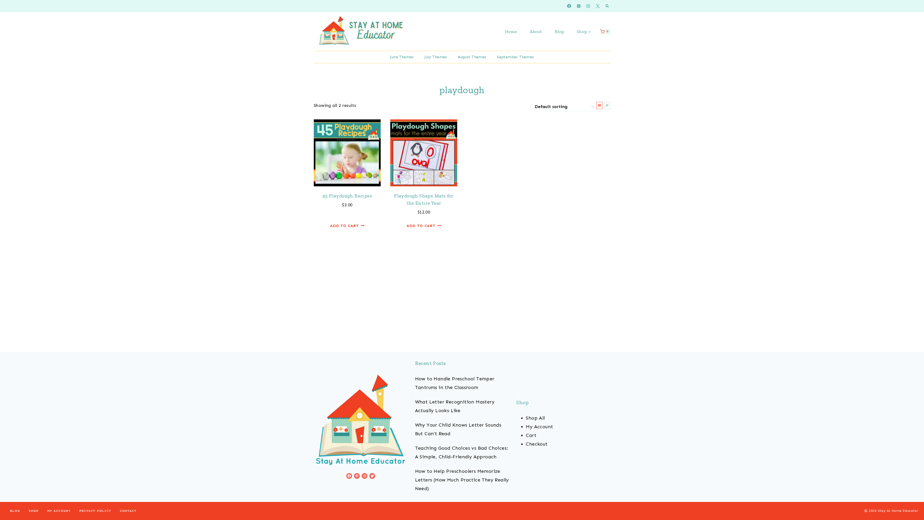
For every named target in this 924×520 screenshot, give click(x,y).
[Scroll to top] (912, 501)
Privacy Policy (95, 511)
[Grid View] (599, 105)
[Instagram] (588, 6)
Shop (34, 511)
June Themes (402, 57)
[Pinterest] (579, 6)
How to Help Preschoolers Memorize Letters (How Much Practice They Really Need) (462, 479)
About (536, 31)
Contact (128, 511)
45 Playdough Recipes (347, 196)
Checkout (536, 444)
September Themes (515, 57)
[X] (598, 6)
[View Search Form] (607, 6)
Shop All (535, 418)
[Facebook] (569, 6)
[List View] (607, 105)
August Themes (472, 57)
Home (511, 31)
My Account (539, 426)
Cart (531, 435)
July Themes (435, 57)
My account (59, 511)
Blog (559, 31)
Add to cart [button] (344, 225)
